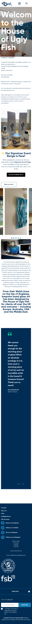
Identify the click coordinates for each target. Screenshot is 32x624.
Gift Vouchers (5, 519)
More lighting (5, 77)
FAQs (2, 513)
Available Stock (6, 516)
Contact (3, 508)
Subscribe (25, 605)
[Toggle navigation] (20, 3)
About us (4, 510)
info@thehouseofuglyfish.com (18, 555)
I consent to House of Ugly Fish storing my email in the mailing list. (11, 611)
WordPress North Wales (24, 619)
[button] (27, 3)
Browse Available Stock (16, 174)
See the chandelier (7, 75)
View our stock (8, 184)
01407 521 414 (18, 551)
